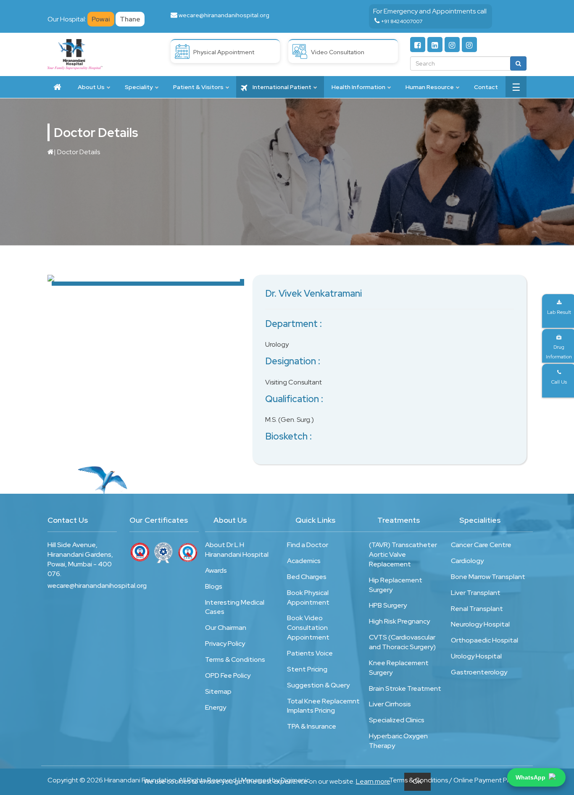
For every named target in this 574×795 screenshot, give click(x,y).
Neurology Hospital (480, 624)
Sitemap (218, 691)
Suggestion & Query (318, 685)
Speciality (139, 87)
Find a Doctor (307, 544)
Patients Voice (310, 653)
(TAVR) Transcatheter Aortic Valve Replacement (403, 554)
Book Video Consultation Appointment (308, 627)
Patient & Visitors (198, 87)
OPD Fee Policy (227, 675)
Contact (486, 87)
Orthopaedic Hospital (484, 640)
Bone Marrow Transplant (488, 576)
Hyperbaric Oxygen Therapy (398, 741)
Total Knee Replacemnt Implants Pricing (323, 706)
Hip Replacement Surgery (395, 585)
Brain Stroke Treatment (405, 688)
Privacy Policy (225, 643)
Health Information (358, 87)
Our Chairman (225, 627)
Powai (101, 19)
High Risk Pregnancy (399, 621)
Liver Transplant (475, 592)
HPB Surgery (388, 605)
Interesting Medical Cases (234, 607)
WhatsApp (530, 777)
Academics (304, 560)
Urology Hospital (476, 656)
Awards (216, 570)
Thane (130, 19)
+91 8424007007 (401, 21)
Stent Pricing (307, 669)
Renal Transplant (477, 608)
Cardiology (467, 560)
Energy (215, 707)
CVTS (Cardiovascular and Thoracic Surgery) (402, 642)
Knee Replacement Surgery (399, 667)
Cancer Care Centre (481, 544)
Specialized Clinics (396, 720)
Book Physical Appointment (308, 597)
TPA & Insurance (311, 726)
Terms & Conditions (235, 659)
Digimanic (295, 780)
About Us (91, 87)
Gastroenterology (479, 672)
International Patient (281, 87)
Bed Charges (306, 576)
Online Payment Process (490, 780)
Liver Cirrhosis (390, 704)
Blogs (213, 586)
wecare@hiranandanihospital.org (224, 15)
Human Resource (429, 87)
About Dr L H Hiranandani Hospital (237, 549)
